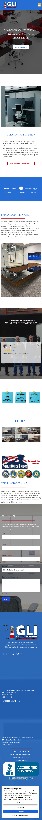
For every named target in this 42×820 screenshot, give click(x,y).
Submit (6, 599)
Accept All (20, 811)
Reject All (20, 807)
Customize (20, 803)
